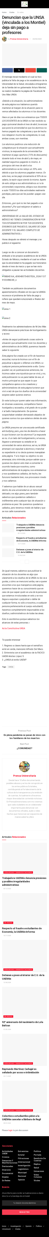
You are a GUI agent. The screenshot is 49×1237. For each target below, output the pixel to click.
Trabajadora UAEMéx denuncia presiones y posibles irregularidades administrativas (30, 527)
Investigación (24, 1165)
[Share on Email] (30, 70)
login (10, 1130)
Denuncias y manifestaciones (18, 872)
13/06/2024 (21, 555)
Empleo (5, 1177)
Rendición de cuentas (40, 1159)
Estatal (21, 1155)
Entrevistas (23, 1151)
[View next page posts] (27, 562)
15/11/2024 (21, 544)
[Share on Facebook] (7, 70)
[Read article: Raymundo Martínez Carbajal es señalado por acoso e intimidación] (24, 1050)
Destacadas (7, 1166)
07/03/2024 (7, 1029)
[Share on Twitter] (19, 70)
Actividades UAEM (7, 1152)
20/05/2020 (37, 39)
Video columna (38, 1176)
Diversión (6, 1170)
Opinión (21, 1180)
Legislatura (23, 1169)
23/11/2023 (7, 1076)
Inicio (4, 1226)
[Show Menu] (3, 4)
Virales (11, 12)
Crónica (5, 1157)
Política (37, 1151)
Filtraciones (23, 1158)
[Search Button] (46, 4)
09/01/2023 (7, 1123)
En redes (20, 12)
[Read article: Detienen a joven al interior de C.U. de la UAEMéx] (8, 552)
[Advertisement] (24, 697)
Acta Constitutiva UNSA (13, 628)
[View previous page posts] (22, 562)
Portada (37, 1155)
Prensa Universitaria (19, 39)
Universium (39, 1171)
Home (4, 12)
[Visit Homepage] (24, 4)
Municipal (22, 1173)
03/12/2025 (21, 533)
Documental (7, 1173)
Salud (36, 1168)
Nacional (22, 1176)
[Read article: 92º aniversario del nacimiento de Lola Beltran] (24, 1003)
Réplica (37, 1164)
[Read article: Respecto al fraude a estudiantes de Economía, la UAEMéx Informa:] (8, 541)
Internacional (24, 1162)
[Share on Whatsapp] (42, 70)
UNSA (11, 667)
